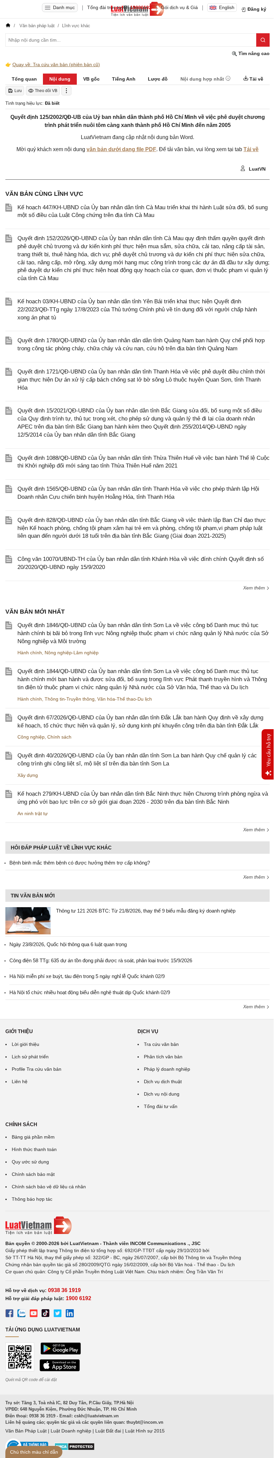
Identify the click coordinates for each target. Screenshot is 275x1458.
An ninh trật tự (32, 813)
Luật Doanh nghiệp (71, 1430)
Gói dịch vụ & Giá (179, 7)
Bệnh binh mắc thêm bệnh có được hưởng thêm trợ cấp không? (79, 863)
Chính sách (59, 737)
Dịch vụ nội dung (161, 1094)
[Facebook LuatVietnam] (9, 1314)
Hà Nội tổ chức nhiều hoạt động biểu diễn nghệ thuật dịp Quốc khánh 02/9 (89, 992)
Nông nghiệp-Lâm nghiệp (72, 652)
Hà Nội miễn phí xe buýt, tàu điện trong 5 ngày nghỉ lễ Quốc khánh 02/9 (87, 976)
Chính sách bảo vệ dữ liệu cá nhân (49, 1186)
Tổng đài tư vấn (160, 1106)
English (226, 7)
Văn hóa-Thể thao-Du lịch (124, 699)
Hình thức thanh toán (34, 1149)
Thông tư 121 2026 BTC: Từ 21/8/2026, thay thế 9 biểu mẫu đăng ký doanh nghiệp (145, 911)
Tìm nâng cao (253, 53)
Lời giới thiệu (25, 1044)
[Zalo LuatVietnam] (21, 1314)
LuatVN (257, 169)
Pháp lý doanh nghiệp (167, 1069)
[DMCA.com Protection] (74, 1449)
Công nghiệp (31, 737)
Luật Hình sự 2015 (145, 1430)
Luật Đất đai (108, 1430)
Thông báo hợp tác (32, 1199)
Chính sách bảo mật (33, 1174)
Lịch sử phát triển (30, 1056)
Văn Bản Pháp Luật (26, 1430)
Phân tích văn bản (163, 1056)
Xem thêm (254, 587)
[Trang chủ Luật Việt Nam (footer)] (137, 1226)
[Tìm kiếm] (263, 40)
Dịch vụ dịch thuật (163, 1081)
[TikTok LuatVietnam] (46, 1314)
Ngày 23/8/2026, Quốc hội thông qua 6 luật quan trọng (68, 944)
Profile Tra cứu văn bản (36, 1069)
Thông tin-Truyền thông (70, 699)
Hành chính (29, 652)
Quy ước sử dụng (30, 1161)
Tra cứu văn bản (161, 1044)
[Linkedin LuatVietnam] (70, 1314)
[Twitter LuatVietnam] (58, 1314)
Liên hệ (20, 1081)
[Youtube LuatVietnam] (34, 1314)
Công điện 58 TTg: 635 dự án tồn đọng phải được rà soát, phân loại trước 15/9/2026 (100, 960)
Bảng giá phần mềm (33, 1137)
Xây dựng (27, 775)
